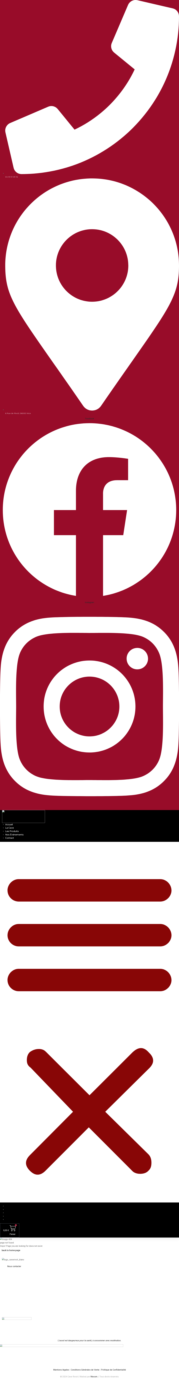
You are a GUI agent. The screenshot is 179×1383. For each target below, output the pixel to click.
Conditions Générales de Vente (85, 1370)
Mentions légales (61, 1370)
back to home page (11, 1250)
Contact (9, 838)
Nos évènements (14, 834)
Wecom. (94, 1376)
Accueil (9, 824)
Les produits (12, 831)
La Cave (9, 828)
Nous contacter (14, 1266)
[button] (89, 1022)
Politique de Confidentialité (113, 1370)
